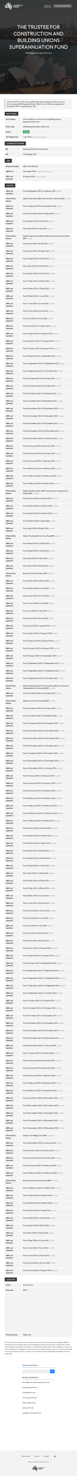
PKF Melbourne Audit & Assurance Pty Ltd (35, 1382)
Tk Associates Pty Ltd (29, 1398)
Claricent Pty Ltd (27, 1408)
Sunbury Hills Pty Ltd (28, 1403)
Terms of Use (26, 1456)
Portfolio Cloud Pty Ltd (29, 1387)
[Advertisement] (38, 68)
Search (52, 1371)
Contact (46, 1456)
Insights (47, 6)
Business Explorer (62, 6)
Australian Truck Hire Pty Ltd (31, 1413)
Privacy (36, 1456)
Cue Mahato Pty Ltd (28, 1393)
